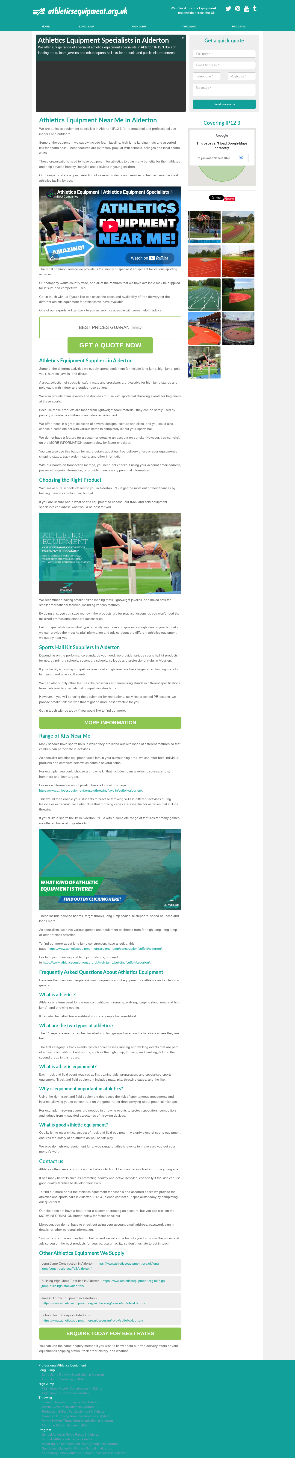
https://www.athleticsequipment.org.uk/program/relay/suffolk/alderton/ (92, 1320)
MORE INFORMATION (110, 722)
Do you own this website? (213, 158)
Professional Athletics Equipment (62, 1365)
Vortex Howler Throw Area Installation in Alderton (77, 1421)
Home (46, 26)
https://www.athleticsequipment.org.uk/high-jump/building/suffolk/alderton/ (96, 962)
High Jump (139, 26)
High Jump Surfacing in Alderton (65, 1393)
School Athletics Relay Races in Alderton (71, 1434)
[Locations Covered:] (38, 4)
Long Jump (86, 26)
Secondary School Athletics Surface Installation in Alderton (84, 1453)
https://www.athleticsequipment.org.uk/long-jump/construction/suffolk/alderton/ (105, 948)
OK (241, 158)
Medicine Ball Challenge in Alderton (67, 1425)
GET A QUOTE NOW (110, 345)
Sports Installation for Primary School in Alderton (77, 1448)
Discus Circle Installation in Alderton (68, 1407)
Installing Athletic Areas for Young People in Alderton (80, 1444)
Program (238, 26)
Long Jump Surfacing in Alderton (65, 1379)
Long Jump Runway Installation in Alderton (73, 1374)
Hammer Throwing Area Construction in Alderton (77, 1416)
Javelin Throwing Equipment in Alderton (71, 1402)
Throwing (189, 26)
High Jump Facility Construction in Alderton (73, 1388)
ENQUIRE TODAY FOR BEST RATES (110, 1333)
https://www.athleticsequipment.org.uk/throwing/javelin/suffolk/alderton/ (90, 790)
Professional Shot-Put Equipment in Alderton (74, 1411)
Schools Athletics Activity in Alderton (68, 1439)
